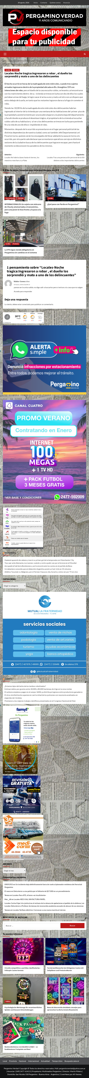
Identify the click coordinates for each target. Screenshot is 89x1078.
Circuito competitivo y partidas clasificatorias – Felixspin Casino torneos (23, 969)
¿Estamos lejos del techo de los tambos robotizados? (25, 686)
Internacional (33, 1061)
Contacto (43, 3)
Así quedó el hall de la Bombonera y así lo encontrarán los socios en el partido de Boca (38, 566)
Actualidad (45, 1061)
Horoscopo (40, 548)
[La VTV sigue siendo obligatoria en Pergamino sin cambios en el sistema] (23, 233)
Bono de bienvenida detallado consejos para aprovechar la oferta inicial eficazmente (64, 1008)
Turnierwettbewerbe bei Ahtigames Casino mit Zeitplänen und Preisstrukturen (65, 969)
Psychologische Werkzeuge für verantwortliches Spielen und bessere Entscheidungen (23, 1008)
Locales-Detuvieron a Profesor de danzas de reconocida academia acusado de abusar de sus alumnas (44, 906)
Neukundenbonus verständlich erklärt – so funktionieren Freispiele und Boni (21, 1048)
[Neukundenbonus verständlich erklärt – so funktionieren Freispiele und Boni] (23, 1030)
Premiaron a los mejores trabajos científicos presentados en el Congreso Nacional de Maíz (40, 701)
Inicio (36, 3)
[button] (5, 54)
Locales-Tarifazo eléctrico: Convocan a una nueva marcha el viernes (39, 910)
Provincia (16, 244)
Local (5, 1061)
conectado (26, 304)
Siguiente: (65, 157)
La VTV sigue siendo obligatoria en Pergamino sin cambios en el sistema (21, 251)
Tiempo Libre (57, 1061)
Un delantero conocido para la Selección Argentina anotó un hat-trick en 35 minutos (38, 569)
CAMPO (8, 679)
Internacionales (10, 198)
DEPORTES (10, 553)
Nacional (22, 1061)
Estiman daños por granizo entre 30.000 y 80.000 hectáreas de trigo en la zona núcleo (38, 689)
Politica (8, 962)
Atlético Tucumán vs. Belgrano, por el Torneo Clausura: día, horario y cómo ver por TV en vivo (41, 572)
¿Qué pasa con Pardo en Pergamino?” (63, 204)
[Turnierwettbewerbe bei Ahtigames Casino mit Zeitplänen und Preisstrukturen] (65, 951)
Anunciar (66, 3)
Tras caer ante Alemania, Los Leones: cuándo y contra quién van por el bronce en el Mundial (40, 563)
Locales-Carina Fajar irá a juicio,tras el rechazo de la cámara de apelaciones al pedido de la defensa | (43, 903)
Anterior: (22, 157)
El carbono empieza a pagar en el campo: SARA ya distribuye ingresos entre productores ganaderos (44, 692)
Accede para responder (23, 291)
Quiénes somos (55, 3)
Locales (8, 70)
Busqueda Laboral (72, 1061)
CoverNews (64, 1074)
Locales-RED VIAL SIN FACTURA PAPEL (29, 899)
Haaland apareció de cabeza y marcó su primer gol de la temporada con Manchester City (39, 560)
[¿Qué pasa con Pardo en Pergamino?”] (65, 187)
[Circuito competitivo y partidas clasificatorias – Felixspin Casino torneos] (23, 951)
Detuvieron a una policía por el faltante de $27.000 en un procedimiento (42, 891)
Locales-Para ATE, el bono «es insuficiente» (29, 895)
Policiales (15, 70)
